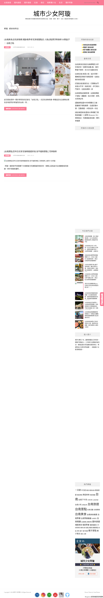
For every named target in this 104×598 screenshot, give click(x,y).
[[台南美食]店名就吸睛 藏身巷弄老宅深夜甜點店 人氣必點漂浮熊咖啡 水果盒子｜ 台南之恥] (37, 73)
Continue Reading (18, 108)
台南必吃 (84, 505)
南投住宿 (92, 490)
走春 (85, 534)
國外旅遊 (27, 2)
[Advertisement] (37, 133)
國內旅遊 (17, 2)
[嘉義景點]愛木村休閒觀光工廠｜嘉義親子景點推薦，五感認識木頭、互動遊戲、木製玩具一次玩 (87, 105)
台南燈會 (97, 510)
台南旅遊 (7, 2)
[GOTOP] (67, 594)
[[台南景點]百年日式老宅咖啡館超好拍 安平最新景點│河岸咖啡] (29, 161)
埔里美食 (78, 525)
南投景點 (79, 495)
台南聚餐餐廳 (86, 518)
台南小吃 (78, 505)
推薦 (81, 527)
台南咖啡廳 (95, 500)
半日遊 (83, 490)
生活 (60, 2)
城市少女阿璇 (52, 13)
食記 (42, 2)
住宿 (36, 2)
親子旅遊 (85, 531)
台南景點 (81, 509)
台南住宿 (89, 500)
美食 (78, 531)
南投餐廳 (92, 495)
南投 (87, 490)
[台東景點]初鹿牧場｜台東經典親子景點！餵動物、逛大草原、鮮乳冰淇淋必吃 (87, 96)
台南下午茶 (82, 500)
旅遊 (84, 527)
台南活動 (90, 510)
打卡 (97, 525)
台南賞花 (94, 518)
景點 (87, 527)
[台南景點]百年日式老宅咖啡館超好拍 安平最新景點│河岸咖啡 (30, 151)
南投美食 (86, 495)
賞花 (82, 534)
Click (102, 299)
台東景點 (84, 522)
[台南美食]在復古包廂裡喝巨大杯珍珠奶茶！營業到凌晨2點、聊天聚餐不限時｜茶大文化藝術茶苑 (87, 67)
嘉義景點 (89, 522)
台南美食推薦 (92, 515)
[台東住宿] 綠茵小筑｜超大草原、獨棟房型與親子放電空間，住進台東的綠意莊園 (87, 77)
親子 (81, 531)
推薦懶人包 (51, 2)
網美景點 (95, 527)
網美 (90, 527)
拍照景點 (77, 527)
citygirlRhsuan (19, 47)
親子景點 (92, 531)
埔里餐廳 (93, 525)
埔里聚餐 (85, 525)
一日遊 (78, 490)
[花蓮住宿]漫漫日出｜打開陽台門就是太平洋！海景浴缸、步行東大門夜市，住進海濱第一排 (87, 86)
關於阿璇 (69, 2)
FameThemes (97, 592)
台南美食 (7, 47)
